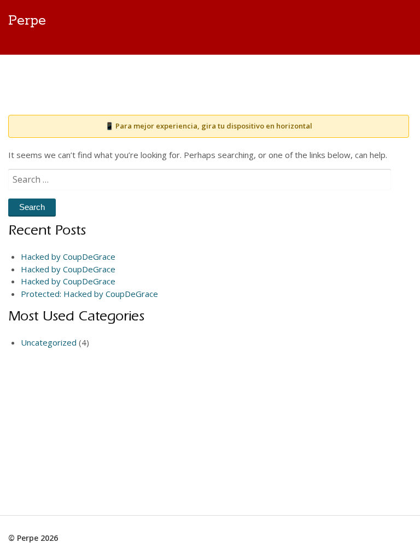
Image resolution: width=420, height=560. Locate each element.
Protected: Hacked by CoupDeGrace (89, 293)
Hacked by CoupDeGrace (68, 256)
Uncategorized (49, 342)
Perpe (27, 21)
